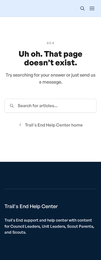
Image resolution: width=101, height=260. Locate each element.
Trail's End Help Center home (54, 125)
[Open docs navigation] (92, 8)
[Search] (82, 8)
